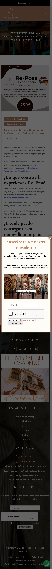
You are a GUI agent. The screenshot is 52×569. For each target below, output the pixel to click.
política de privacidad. (27, 320)
